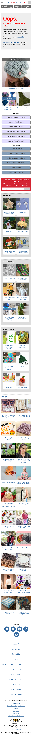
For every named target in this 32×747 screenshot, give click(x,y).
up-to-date (20, 37)
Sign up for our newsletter (11, 42)
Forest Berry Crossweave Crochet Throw (23, 614)
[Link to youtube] (16, 634)
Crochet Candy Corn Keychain (8, 438)
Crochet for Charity (16, 127)
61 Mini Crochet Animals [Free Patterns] (9, 319)
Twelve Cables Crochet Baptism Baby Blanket (23, 416)
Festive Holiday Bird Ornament (9, 252)
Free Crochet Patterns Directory (16, 117)
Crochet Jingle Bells (22, 231)
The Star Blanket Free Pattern (8, 613)
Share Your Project (16, 679)
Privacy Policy (14, 185)
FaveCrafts (16, 708)
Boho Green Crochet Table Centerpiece (8, 460)
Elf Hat (22, 366)
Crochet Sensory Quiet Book (8, 527)
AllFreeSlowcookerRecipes (16, 716)
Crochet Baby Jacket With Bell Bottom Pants (23, 483)
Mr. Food (16, 713)
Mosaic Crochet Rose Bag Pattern (24, 527)
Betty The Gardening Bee (9, 298)
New (2, 397)
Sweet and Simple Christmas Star (9, 213)
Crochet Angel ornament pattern (23, 252)
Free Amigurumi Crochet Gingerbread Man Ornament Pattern (8, 505)
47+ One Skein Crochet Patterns (8, 108)
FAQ (16, 659)
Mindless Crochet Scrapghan (22, 279)
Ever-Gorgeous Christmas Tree (22, 318)
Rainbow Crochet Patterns (16, 163)
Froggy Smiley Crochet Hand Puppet (9, 347)
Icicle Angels (22, 212)
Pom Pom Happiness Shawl (22, 346)
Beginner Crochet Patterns (16, 158)
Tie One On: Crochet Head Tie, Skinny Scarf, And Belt (23, 461)
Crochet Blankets (16, 148)
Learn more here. (16, 729)
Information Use (23, 185)
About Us (16, 644)
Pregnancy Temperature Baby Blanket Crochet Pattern (8, 417)
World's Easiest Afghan (23, 108)
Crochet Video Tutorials (16, 141)
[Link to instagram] (25, 629)
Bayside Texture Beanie (23, 548)
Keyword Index (16, 669)
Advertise (16, 649)
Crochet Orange (22, 387)
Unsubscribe (16, 690)
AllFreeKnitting (16, 703)
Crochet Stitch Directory (16, 122)
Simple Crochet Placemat (23, 570)
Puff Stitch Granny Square (24, 438)
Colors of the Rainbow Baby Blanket (9, 368)
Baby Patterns (16, 168)
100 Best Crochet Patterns (16, 132)
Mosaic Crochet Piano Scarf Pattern (8, 548)
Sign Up (27, 188)
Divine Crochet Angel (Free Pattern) (22, 298)
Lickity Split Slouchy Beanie (16, 88)
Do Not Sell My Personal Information (16, 664)
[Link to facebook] (6, 629)
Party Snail (9, 387)
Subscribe (16, 684)
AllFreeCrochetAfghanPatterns (16, 706)
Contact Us (16, 654)
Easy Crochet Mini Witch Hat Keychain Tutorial (23, 591)
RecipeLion (16, 711)
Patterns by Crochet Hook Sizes (16, 136)
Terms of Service (16, 695)
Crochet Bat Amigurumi (8, 482)
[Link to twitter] (13, 629)
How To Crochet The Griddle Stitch (8, 570)
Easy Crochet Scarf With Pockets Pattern (24, 504)
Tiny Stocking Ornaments (9, 232)
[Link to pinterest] (19, 629)
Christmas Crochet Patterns (16, 153)
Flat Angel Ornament (9, 278)
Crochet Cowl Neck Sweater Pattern (8, 591)
